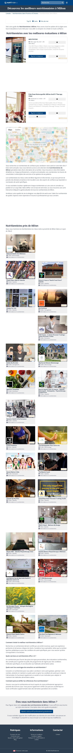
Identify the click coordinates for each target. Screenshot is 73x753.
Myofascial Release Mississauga (49, 363)
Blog (15, 739)
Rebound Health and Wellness (15, 254)
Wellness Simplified (12, 389)
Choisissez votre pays (21, 750)
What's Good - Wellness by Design (49, 525)
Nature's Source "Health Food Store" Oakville (50, 281)
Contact (58, 734)
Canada (8, 13)
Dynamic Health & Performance (16, 419)
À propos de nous (15, 734)
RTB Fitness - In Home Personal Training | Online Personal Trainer (52, 335)
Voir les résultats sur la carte (36, 145)
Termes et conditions (36, 734)
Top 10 (28, 21)
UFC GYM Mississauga (45, 578)
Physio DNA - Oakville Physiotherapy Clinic (19, 552)
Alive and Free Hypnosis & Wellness (50, 634)
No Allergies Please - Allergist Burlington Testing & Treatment (19, 607)
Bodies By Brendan (12, 363)
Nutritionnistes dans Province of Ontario (25, 13)
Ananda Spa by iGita (12, 498)
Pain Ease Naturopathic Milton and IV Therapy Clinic (45, 95)
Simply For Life (11, 308)
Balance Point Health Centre (15, 634)
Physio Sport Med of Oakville (15, 280)
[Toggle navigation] (67, 2)
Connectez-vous (15, 736)
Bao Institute (43, 308)
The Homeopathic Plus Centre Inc (49, 445)
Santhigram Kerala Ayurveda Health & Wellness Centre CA (18, 579)
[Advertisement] (36, 77)
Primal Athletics (11, 445)
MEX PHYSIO (33, 39)
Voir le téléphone (38, 56)
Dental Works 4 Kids (12, 472)
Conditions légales (36, 736)
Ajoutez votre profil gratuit (15, 738)
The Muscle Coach (44, 472)
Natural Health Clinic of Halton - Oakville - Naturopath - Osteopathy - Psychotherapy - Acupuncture (52, 391)
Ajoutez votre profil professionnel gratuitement (36, 711)
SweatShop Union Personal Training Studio (52, 498)
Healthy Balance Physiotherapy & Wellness (52, 552)
